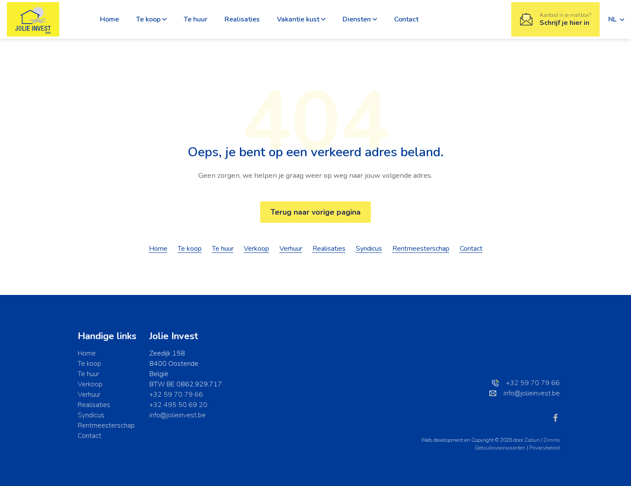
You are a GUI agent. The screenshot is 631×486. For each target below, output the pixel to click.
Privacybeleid (544, 447)
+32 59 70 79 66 (176, 394)
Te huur (195, 19)
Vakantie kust (298, 19)
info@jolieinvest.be (177, 415)
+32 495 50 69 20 (178, 405)
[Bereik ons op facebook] (555, 417)
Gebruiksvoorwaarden (501, 447)
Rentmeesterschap (420, 248)
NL (613, 19)
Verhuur (290, 248)
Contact (406, 19)
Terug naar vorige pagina (315, 212)
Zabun (532, 440)
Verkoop (256, 248)
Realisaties (242, 19)
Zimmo (551, 440)
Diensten (357, 19)
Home (109, 19)
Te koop (148, 19)
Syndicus (369, 248)
